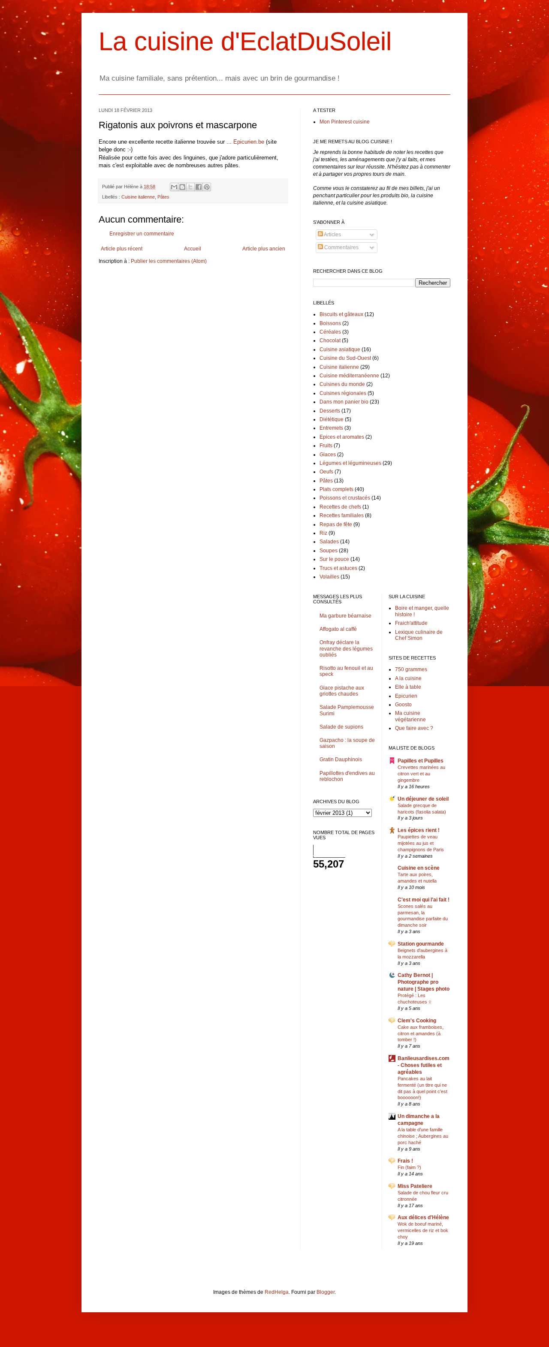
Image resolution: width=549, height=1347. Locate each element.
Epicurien (406, 696)
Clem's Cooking (417, 1021)
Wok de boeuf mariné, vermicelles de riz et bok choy (423, 1230)
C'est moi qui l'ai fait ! (423, 900)
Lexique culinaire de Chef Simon (419, 635)
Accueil (192, 249)
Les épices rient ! (419, 830)
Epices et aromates (342, 437)
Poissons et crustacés (345, 498)
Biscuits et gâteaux (341, 314)
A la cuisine (408, 678)
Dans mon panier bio (344, 402)
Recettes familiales (342, 515)
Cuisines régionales (343, 393)
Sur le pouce (334, 559)
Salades (329, 542)
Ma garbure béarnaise (345, 616)
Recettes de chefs (340, 507)
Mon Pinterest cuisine (345, 122)
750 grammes (411, 669)
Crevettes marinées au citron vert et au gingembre (421, 774)
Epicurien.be (248, 142)
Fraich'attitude (411, 623)
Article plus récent (121, 249)
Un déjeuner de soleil (423, 799)
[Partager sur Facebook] (198, 187)
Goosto (403, 705)
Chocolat (330, 341)
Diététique (332, 419)
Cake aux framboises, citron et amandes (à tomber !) (420, 1034)
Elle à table (408, 687)
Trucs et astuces (338, 568)
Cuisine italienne (138, 196)
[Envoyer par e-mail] (174, 187)
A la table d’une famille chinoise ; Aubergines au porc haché (423, 1136)
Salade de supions (341, 727)
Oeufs (326, 472)
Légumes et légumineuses (350, 463)
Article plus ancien (263, 249)
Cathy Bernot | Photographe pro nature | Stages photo (423, 982)
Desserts (330, 411)
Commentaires (341, 247)
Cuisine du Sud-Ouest (345, 358)
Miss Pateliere (415, 1186)
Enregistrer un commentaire (141, 234)
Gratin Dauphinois (341, 759)
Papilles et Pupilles (420, 761)
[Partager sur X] (190, 187)
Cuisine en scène (419, 868)
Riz (323, 533)
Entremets (331, 428)
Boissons (330, 323)
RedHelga (277, 1292)
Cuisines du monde (342, 384)
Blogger (326, 1292)
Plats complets (336, 489)
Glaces (328, 455)
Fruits (326, 446)
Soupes (329, 551)
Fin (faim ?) (409, 1167)
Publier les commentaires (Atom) (169, 261)
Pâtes (163, 196)
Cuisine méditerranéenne (349, 376)
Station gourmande (421, 944)
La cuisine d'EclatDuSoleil (245, 41)
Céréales (330, 332)
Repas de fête (336, 524)
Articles (332, 235)
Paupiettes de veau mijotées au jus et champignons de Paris (421, 843)
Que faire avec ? (414, 728)
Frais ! (405, 1161)
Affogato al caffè (338, 629)
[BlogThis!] (182, 187)
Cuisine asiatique (340, 350)
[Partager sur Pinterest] (206, 187)
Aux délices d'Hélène (423, 1217)
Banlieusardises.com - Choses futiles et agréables (423, 1065)
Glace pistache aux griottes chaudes (342, 691)
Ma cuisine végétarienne (410, 716)
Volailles (329, 577)
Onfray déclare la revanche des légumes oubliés (346, 648)
